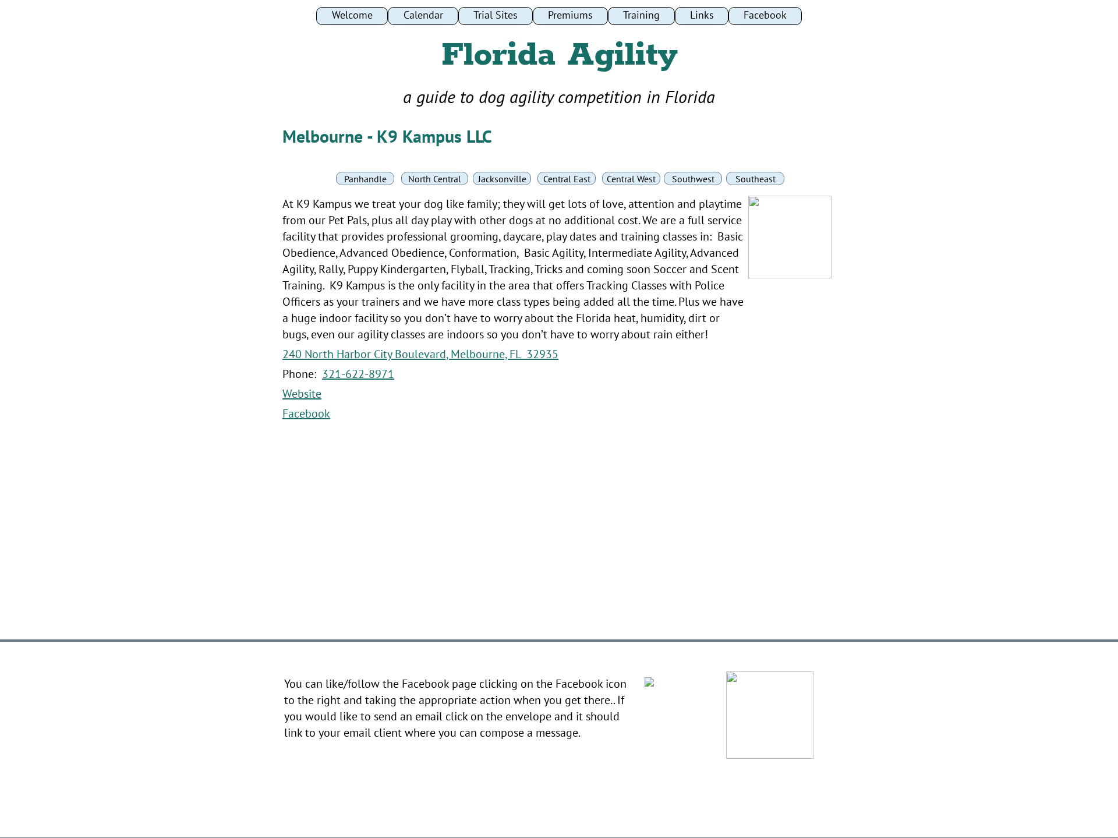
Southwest (693, 179)
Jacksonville (502, 179)
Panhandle (365, 179)
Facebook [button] (306, 413)
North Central (434, 179)
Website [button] (301, 393)
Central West (631, 179)
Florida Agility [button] (559, 55)
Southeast (755, 179)
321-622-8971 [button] (358, 373)
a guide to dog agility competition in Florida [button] (559, 96)
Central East (566, 179)
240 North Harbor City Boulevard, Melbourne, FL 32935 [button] (420, 354)
